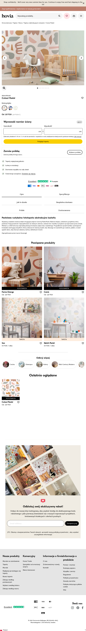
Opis (22, 194)
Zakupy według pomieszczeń (8, 581)
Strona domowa (7, 23)
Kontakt (46, 568)
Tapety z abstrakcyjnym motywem (34, 23)
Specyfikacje (64, 194)
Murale (5, 568)
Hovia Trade (27, 561)
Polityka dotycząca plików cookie (72, 585)
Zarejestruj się (72, 523)
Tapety (15, 23)
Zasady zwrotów (69, 581)
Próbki (21, 210)
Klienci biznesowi (29, 570)
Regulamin (67, 574)
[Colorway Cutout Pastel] (4, 108)
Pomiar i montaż (69, 565)
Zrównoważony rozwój (51, 564)
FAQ (64, 590)
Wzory (20, 23)
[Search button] (59, 16)
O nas (45, 561)
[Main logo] (8, 16)
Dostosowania (64, 210)
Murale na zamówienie (11, 561)
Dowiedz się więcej (28, 174)
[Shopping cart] (74, 16)
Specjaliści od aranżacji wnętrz (31, 565)
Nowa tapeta (7, 576)
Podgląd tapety (43, 141)
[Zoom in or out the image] (4, 88)
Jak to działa (22, 202)
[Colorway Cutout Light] (15, 108)
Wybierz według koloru (11, 585)
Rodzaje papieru (69, 568)
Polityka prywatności (70, 578)
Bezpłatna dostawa (64, 202)
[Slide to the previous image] (4, 58)
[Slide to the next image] (81, 58)
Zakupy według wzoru (11, 588)
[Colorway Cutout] (10, 108)
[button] (67, 16)
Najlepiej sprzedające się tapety (12, 572)
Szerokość (22, 129)
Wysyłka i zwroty (69, 571)
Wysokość (63, 129)
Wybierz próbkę (75, 152)
